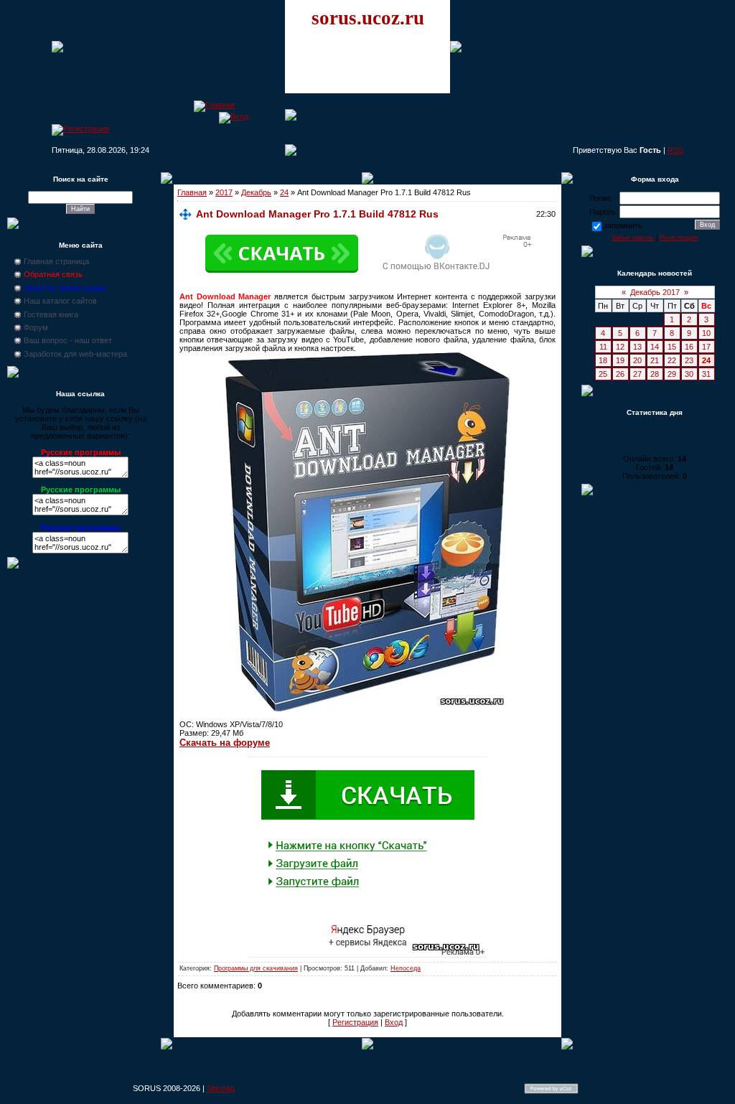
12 (620, 346)
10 (706, 333)
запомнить (623, 225)
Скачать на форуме (224, 742)
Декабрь (256, 192)
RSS (675, 150)
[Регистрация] (80, 128)
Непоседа (405, 968)
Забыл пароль (633, 237)
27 (637, 374)
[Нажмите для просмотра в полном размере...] (367, 708)
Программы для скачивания (256, 968)
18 (603, 360)
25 (603, 374)
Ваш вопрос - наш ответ (68, 340)
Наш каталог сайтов (60, 300)
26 (620, 374)
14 (654, 346)
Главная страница (56, 261)
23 (689, 360)
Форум (36, 327)
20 (637, 360)
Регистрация (355, 1022)
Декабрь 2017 (655, 292)
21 (654, 360)
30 (689, 374)
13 (637, 346)
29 (672, 374)
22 (672, 360)
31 (706, 374)
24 (284, 192)
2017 (224, 192)
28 (654, 374)
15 (672, 346)
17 (706, 346)
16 (689, 346)
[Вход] (233, 116)
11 (603, 346)
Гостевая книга (51, 314)
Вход (394, 1022)
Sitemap (221, 1088)
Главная (192, 192)
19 (620, 360)
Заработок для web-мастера (75, 354)
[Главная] (214, 104)
